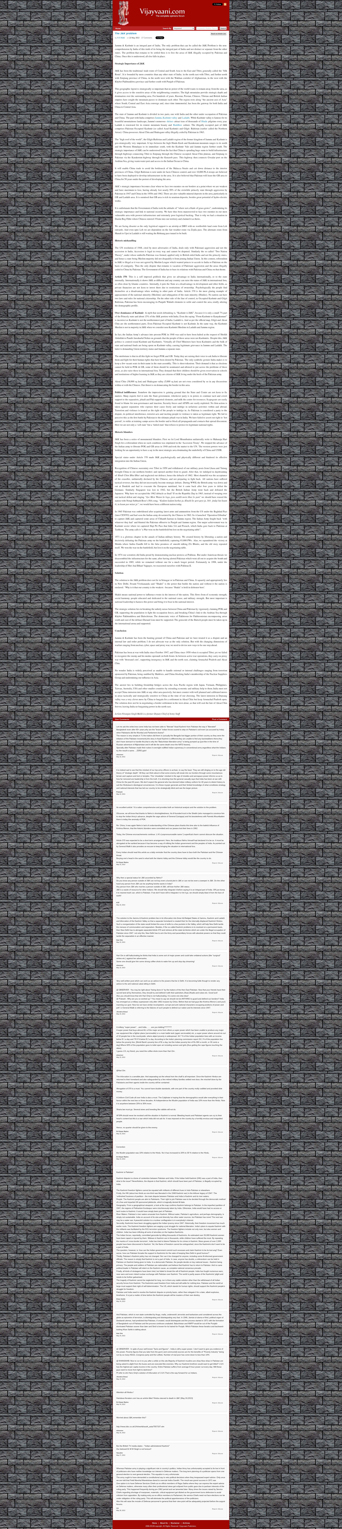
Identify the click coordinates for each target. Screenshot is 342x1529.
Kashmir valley (170, 117)
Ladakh (185, 117)
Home (118, 28)
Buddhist (177, 124)
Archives (186, 1523)
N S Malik (121, 38)
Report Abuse (217, 755)
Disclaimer (175, 1523)
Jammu (158, 117)
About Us (164, 1523)
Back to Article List (218, 34)
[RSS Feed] (224, 5)
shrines (170, 121)
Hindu (204, 121)
